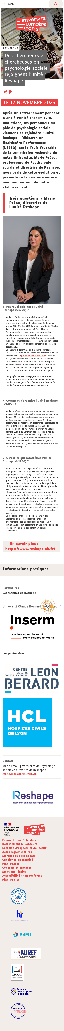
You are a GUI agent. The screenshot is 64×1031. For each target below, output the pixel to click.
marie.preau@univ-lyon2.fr (19, 773)
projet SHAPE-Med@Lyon (33, 355)
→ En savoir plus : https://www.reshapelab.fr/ (30, 546)
